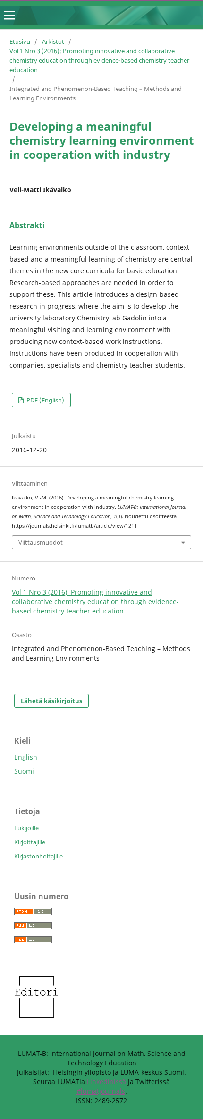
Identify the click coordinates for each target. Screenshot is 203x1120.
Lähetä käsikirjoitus (51, 700)
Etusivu (19, 41)
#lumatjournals (100, 1091)
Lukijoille (26, 828)
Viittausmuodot (40, 542)
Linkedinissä (106, 1081)
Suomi (24, 771)
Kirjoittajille (29, 842)
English (25, 756)
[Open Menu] (9, 15)
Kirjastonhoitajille (38, 856)
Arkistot (53, 41)
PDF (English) (44, 400)
